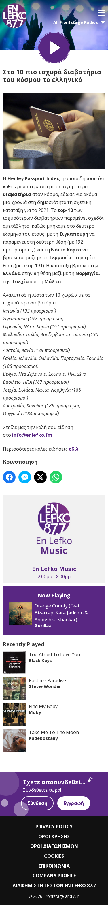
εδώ (73, 449)
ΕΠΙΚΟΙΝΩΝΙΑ (54, 866)
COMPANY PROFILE (54, 875)
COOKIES (54, 856)
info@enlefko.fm (32, 435)
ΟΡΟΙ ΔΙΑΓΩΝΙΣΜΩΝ (54, 846)
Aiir (76, 896)
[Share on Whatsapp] (56, 477)
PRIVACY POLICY (54, 826)
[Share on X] (40, 477)
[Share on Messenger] (24, 477)
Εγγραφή (74, 803)
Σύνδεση (37, 803)
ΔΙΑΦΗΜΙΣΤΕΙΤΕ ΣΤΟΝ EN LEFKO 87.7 (54, 885)
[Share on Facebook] (9, 477)
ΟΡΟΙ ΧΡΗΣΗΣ (54, 836)
